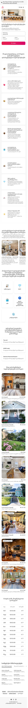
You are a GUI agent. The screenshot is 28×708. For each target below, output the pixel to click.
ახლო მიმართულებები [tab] (7, 666)
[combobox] (13, 34)
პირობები (19, 703)
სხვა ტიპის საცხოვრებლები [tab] (20, 666)
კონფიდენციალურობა (11, 703)
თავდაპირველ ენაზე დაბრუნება (10, 3)
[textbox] (7, 39)
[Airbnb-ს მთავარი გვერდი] (3, 7)
